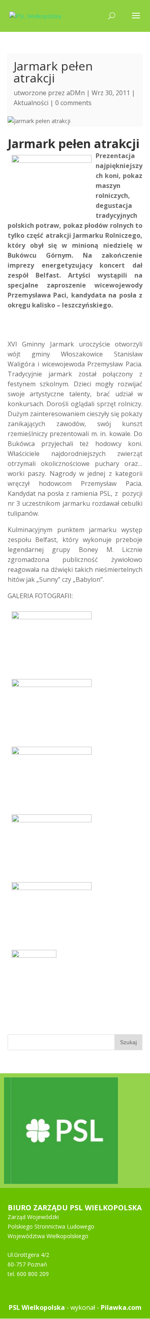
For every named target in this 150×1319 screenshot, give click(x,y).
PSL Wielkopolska (37, 1307)
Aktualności (31, 102)
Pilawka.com (121, 1307)
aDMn (75, 92)
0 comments (73, 102)
